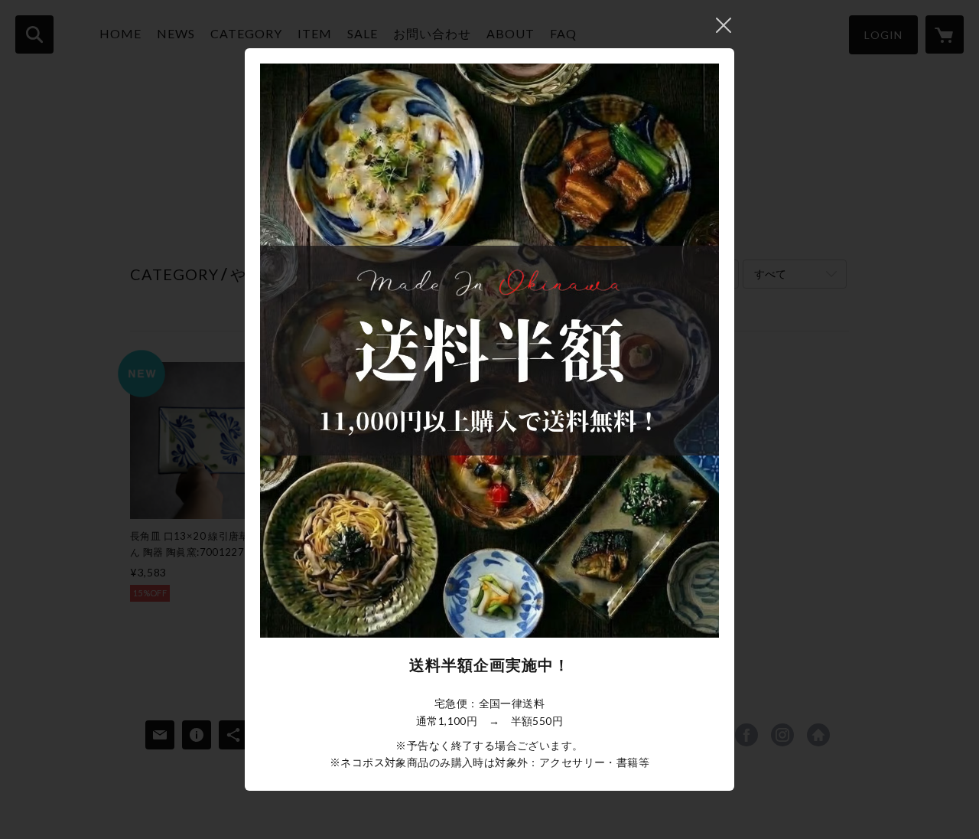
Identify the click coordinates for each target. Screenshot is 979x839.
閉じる (723, 25)
